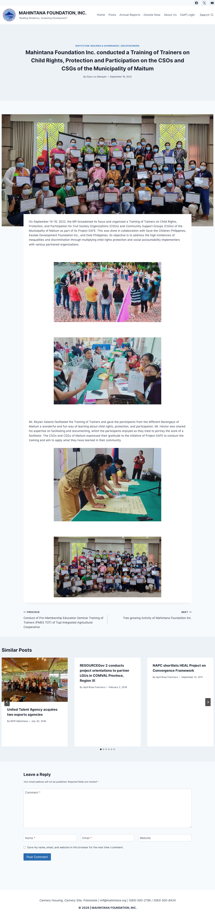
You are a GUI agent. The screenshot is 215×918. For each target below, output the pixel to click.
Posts (112, 14)
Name (30, 838)
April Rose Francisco (94, 687)
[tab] (101, 749)
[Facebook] (196, 3)
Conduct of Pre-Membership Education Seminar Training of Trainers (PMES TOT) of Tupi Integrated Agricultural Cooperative (63, 620)
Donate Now (152, 14)
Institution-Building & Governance (97, 46)
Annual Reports (129, 14)
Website (145, 838)
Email (87, 838)
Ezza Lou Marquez (96, 76)
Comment (32, 792)
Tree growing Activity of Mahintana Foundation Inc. (157, 615)
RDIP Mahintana (19, 721)
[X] (204, 3)
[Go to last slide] (7, 702)
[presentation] (35, 680)
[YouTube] (212, 3)
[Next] (208, 702)
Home (101, 14)
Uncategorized (130, 46)
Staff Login (187, 14)
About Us (170, 14)
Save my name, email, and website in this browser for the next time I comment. (75, 847)
